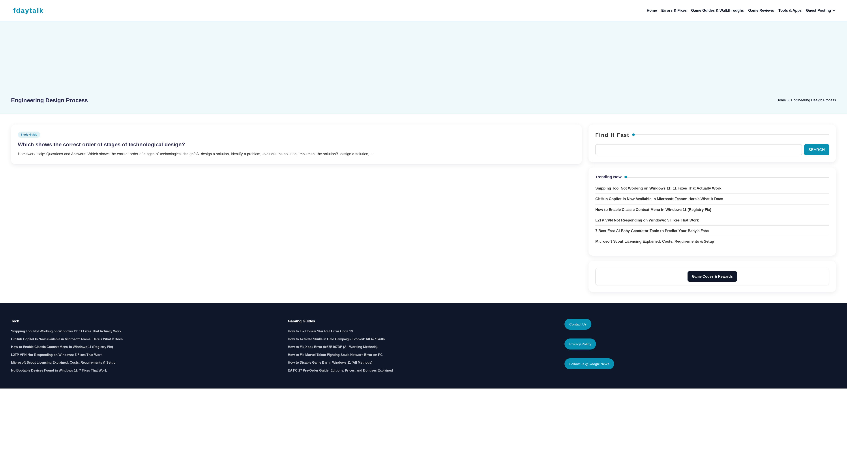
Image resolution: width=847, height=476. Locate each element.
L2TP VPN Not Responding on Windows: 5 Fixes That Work (56, 355)
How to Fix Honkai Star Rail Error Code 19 (320, 331)
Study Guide (29, 134)
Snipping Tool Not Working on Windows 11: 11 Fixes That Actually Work (66, 331)
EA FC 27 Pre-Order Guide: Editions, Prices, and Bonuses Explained (340, 370)
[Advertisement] (423, 61)
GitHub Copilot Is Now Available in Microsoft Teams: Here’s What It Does (67, 339)
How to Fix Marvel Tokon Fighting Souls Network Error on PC (335, 355)
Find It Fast (612, 135)
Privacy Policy (580, 344)
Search (816, 150)
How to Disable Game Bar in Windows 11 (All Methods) (330, 362)
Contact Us (578, 324)
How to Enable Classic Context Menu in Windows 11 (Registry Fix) (62, 347)
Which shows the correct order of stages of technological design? (101, 144)
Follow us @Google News (589, 364)
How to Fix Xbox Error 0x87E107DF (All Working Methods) (333, 347)
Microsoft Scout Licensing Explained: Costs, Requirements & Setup (63, 362)
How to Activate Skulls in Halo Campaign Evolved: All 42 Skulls (336, 339)
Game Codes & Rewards (712, 276)
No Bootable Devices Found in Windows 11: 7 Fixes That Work (59, 370)
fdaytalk (28, 10)
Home (781, 100)
